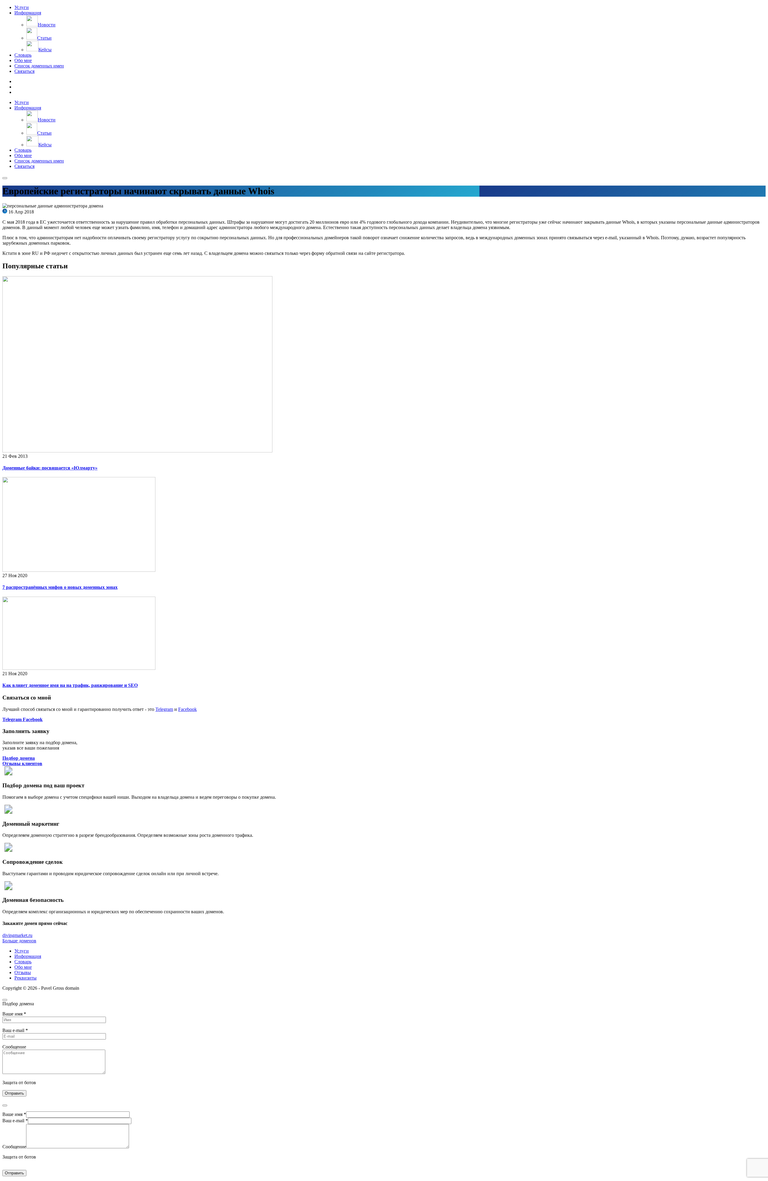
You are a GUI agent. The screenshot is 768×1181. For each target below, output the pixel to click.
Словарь (23, 55)
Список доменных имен (39, 65)
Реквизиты (25, 977)
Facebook (187, 709)
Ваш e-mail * (15, 1120)
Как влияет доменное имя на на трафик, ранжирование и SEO (70, 685)
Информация (27, 12)
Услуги (21, 7)
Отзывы (22, 972)
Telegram (164, 709)
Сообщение (14, 1146)
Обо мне (23, 60)
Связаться (24, 71)
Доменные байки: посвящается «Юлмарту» (50, 467)
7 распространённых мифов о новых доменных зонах (60, 587)
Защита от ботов (19, 1082)
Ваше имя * (14, 1114)
